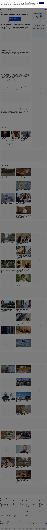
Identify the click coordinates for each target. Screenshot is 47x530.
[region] (23, 4)
